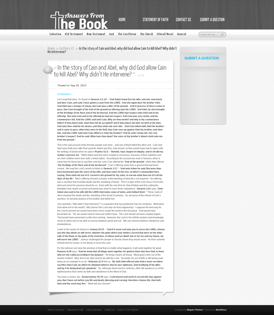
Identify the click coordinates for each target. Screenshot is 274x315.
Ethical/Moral (165, 34)
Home (51, 48)
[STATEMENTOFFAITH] (154, 22)
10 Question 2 (64, 94)
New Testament (96, 34)
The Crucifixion (127, 34)
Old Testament (74, 34)
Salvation (55, 34)
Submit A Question (56, 310)
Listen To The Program (128, 310)
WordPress (221, 310)
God (111, 34)
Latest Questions (94, 310)
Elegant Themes (195, 310)
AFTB (140, 75)
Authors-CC (66, 48)
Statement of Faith (75, 310)
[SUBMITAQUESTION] (211, 22)
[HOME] (126, 22)
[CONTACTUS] (183, 22)
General (181, 34)
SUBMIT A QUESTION (202, 58)
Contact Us (110, 310)
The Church (146, 34)
